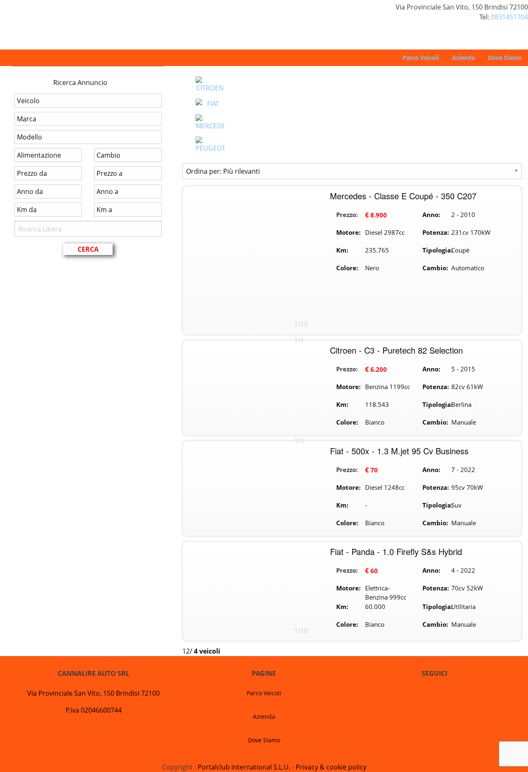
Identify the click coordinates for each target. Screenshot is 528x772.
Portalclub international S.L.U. (244, 767)
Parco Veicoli (421, 57)
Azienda (463, 57)
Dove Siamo (505, 57)
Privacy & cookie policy (331, 767)
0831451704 (509, 16)
